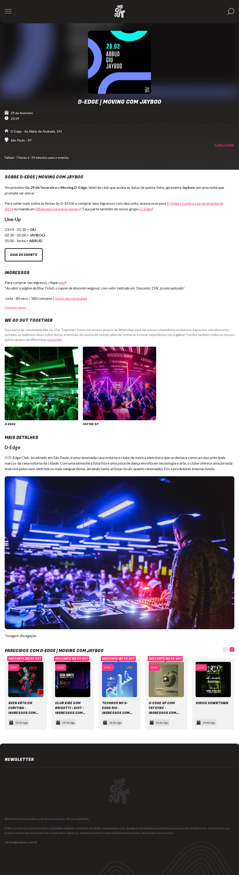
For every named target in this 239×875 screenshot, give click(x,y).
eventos (149, 828)
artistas (97, 828)
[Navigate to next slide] (232, 649)
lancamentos (111, 828)
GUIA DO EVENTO (23, 254)
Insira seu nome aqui (71, 298)
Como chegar (224, 144)
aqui (62, 282)
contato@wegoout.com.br (21, 842)
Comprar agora (15, 307)
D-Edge (145, 209)
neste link (54, 340)
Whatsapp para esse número (58, 209)
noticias (69, 828)
